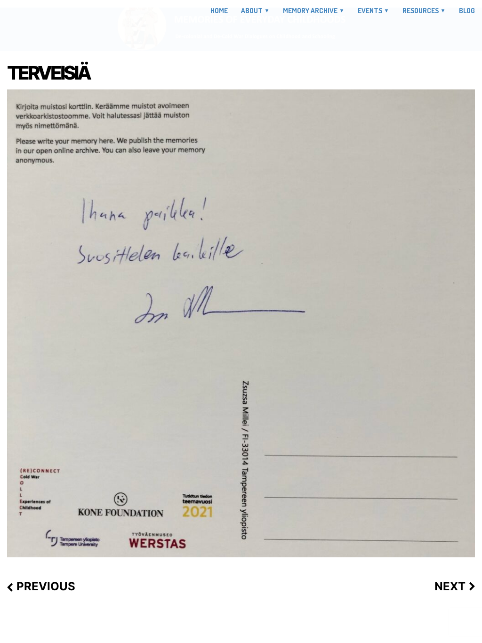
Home (219, 11)
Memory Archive (310, 10)
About (252, 10)
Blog (467, 11)
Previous (45, 586)
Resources (420, 10)
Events (370, 10)
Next (450, 586)
